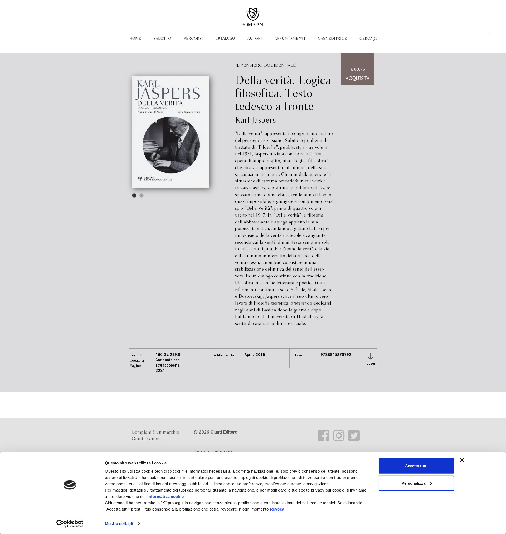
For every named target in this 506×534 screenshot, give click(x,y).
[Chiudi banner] (462, 460)
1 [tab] (134, 195)
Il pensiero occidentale (266, 66)
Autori (254, 38)
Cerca (366, 38)
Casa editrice (332, 38)
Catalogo (225, 39)
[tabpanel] (170, 132)
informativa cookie (165, 496)
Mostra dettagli (119, 523)
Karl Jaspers (255, 120)
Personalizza (413, 483)
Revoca (277, 509)
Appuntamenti (290, 38)
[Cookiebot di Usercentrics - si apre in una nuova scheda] (70, 524)
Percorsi (193, 38)
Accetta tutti (416, 466)
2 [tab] (141, 195)
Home (135, 38)
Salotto (162, 38)
